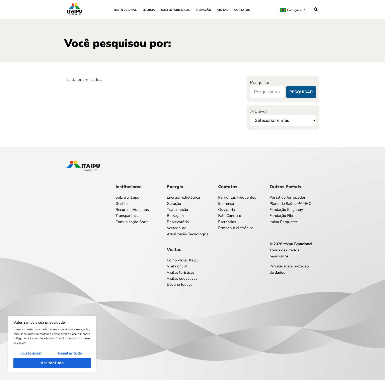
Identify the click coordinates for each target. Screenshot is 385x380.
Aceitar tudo (52, 363)
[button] (316, 9)
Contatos (242, 10)
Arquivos (259, 111)
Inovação (203, 10)
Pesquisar (260, 82)
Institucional (125, 10)
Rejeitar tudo (70, 353)
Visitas (222, 10)
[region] (52, 344)
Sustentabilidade (175, 10)
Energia (149, 10)
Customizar (31, 353)
